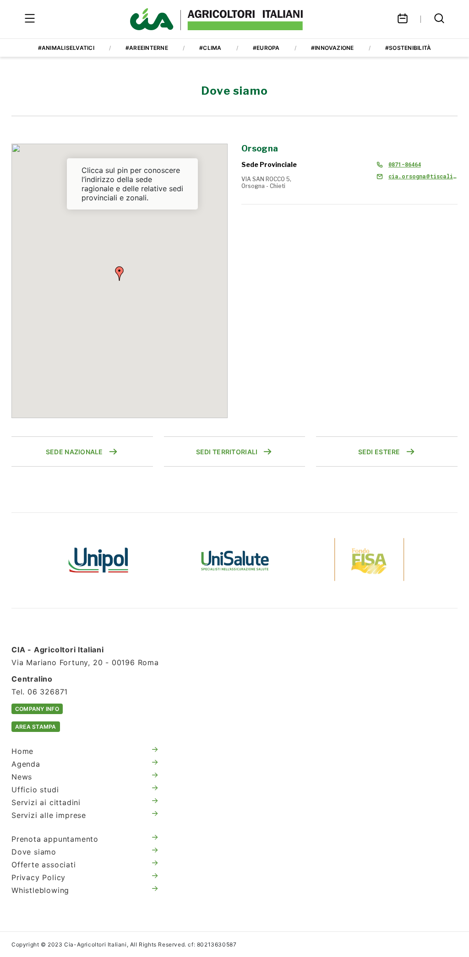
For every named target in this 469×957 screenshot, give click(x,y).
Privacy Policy (38, 877)
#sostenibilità (408, 47)
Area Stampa (35, 726)
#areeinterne (146, 47)
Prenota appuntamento (54, 839)
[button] (120, 274)
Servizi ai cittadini (46, 802)
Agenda (25, 764)
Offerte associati (43, 864)
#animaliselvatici (66, 47)
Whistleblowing (40, 890)
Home (22, 751)
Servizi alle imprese (48, 815)
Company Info (37, 708)
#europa (266, 47)
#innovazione (332, 47)
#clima (210, 47)
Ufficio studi (35, 789)
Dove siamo (33, 851)
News (21, 776)
